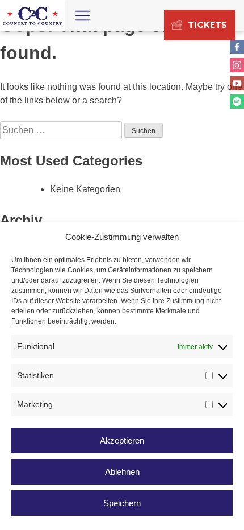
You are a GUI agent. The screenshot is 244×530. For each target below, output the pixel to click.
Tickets (207, 25)
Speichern (122, 503)
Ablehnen (122, 472)
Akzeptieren (122, 440)
